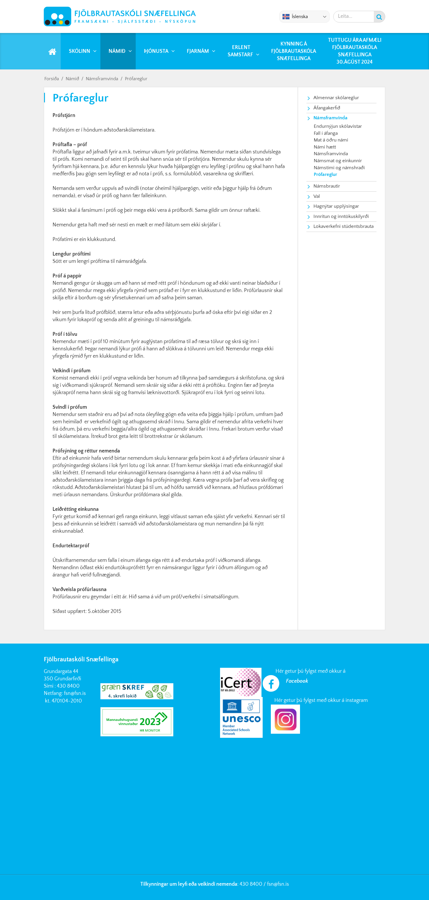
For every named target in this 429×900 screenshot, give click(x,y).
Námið (72, 78)
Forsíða (51, 78)
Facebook (297, 681)
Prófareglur (136, 78)
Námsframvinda (102, 78)
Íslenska (300, 16)
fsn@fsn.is (75, 693)
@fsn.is (281, 884)
